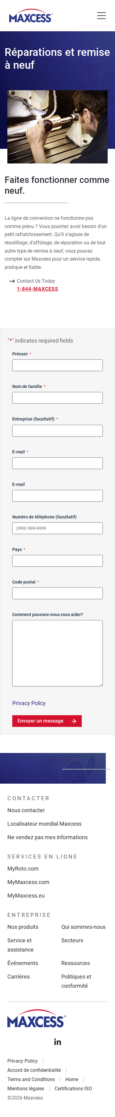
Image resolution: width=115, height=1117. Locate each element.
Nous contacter (26, 810)
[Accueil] (31, 15)
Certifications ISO (73, 1089)
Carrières (18, 976)
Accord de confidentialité (34, 1070)
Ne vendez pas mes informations (47, 837)
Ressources (75, 963)
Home (71, 1079)
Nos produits (22, 927)
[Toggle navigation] (101, 15)
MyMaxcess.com (28, 882)
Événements (22, 963)
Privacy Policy (29, 703)
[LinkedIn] (58, 1042)
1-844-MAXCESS (37, 289)
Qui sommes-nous (83, 927)
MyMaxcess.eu (26, 895)
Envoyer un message (40, 721)
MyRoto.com (23, 868)
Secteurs (72, 940)
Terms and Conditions (31, 1079)
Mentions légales (25, 1089)
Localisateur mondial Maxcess (44, 823)
